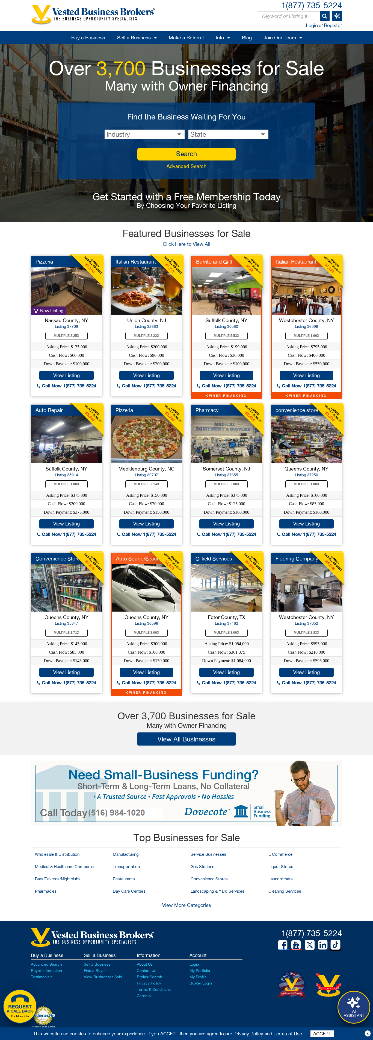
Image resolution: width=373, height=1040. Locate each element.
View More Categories (186, 905)
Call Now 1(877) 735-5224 (68, 385)
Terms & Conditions (154, 989)
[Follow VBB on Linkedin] (322, 944)
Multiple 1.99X (306, 336)
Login (312, 25)
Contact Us (146, 970)
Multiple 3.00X (226, 484)
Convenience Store (57, 559)
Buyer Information (46, 970)
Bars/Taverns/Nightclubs (58, 879)
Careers (144, 996)
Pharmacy (207, 410)
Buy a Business (88, 37)
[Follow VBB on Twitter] (310, 944)
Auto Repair (49, 410)
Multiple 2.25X (66, 336)
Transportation (126, 866)
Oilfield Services (214, 559)
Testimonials (41, 977)
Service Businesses (208, 854)
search (186, 153)
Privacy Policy (149, 983)
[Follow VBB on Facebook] (282, 944)
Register (333, 25)
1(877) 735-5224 (311, 5)
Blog (247, 37)
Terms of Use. (288, 1033)
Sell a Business (134, 37)
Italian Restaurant (136, 262)
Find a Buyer (95, 970)
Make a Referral (186, 37)
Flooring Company (297, 559)
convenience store (297, 410)
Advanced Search (186, 166)
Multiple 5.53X (226, 336)
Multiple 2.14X (146, 484)
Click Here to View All (186, 244)
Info (220, 37)
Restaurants (124, 879)
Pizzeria (44, 262)
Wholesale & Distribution (57, 854)
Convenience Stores (209, 879)
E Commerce (280, 854)
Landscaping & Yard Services (217, 891)
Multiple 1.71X (66, 633)
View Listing (66, 375)
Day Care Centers (129, 891)
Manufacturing (126, 854)
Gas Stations (202, 866)
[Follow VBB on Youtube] (296, 944)
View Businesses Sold (103, 977)
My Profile (198, 977)
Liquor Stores (280, 866)
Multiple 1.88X (66, 484)
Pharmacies (46, 891)
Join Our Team (280, 37)
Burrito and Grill (214, 262)
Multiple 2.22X (146, 336)
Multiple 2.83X (306, 633)
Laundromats (280, 879)
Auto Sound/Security (140, 559)
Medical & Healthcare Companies (65, 866)
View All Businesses (186, 739)
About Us (145, 964)
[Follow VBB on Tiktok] (335, 945)
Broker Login (201, 983)
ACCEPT (322, 1033)
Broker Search (149, 977)
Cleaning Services (284, 891)
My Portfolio (200, 970)
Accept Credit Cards (43, 1027)
